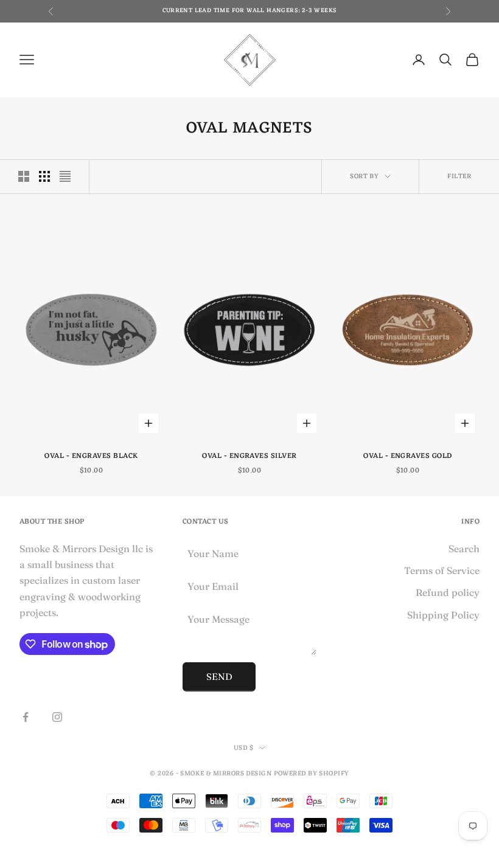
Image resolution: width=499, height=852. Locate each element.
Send (219, 676)
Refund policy (448, 592)
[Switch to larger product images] (23, 176)
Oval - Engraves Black (91, 456)
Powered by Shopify (311, 773)
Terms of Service (442, 570)
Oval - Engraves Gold (407, 456)
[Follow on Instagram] (57, 717)
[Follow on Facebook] (25, 717)
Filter (459, 176)
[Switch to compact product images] (65, 176)
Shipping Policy (443, 615)
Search (464, 548)
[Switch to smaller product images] (44, 176)
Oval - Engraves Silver (249, 456)
